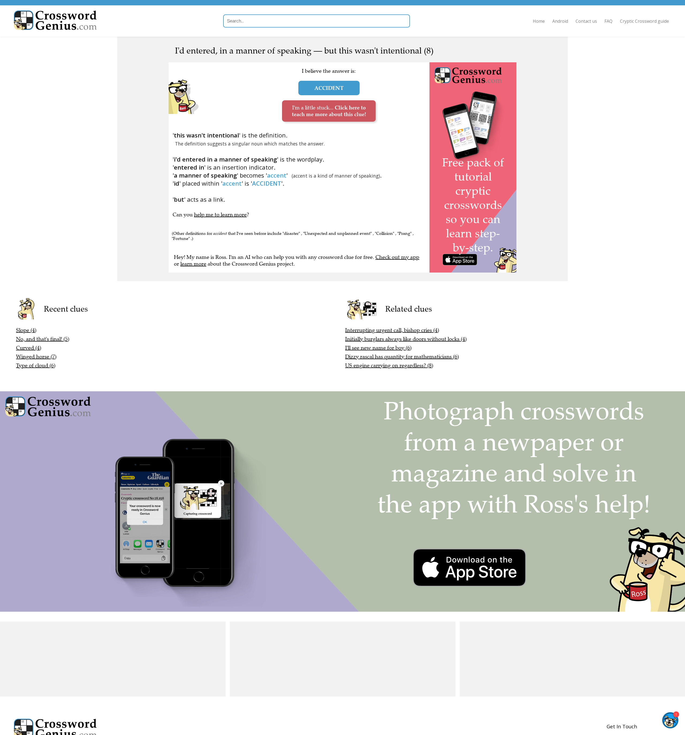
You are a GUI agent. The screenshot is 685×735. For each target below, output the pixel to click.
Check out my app (397, 257)
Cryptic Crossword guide (644, 21)
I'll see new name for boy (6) (378, 347)
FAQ (608, 21)
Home (539, 21)
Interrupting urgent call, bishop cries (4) (392, 330)
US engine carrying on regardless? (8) (389, 365)
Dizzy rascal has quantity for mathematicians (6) (402, 356)
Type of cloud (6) (35, 365)
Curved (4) (28, 347)
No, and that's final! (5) (42, 339)
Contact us (586, 21)
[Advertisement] (113, 659)
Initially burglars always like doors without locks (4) (406, 339)
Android (560, 21)
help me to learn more (220, 214)
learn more (193, 264)
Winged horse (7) (36, 356)
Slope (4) (26, 330)
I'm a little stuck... (329, 110)
